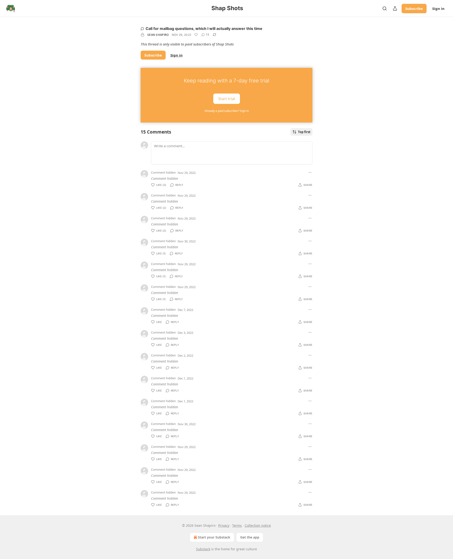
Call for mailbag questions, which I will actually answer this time (204, 28)
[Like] (196, 34)
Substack (203, 549)
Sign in (438, 8)
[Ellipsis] (310, 172)
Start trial (226, 98)
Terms (237, 525)
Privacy (223, 525)
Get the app (249, 537)
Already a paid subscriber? (227, 111)
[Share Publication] (395, 8)
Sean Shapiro (158, 35)
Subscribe (414, 8)
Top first (304, 132)
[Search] (384, 8)
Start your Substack (214, 537)
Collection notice (258, 525)
